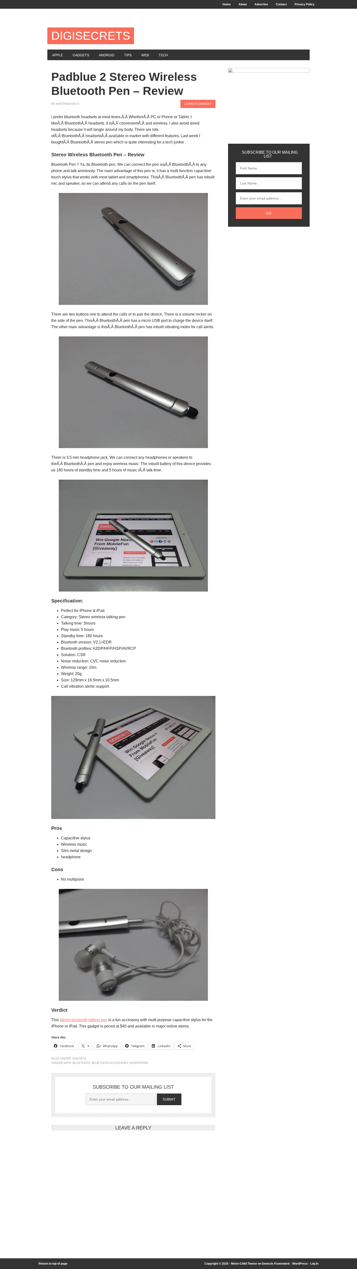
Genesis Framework (276, 1263)
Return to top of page (53, 1263)
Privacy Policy (304, 4)
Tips (128, 55)
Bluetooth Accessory (110, 1063)
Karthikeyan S (67, 104)
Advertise (261, 4)
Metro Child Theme (244, 1263)
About (242, 4)
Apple (57, 55)
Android (106, 55)
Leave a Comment (198, 104)
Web (145, 55)
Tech (163, 55)
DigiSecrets (90, 35)
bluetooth (81, 1063)
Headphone (138, 1063)
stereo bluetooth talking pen (83, 1020)
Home (226, 4)
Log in (314, 1263)
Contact (281, 4)
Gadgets (81, 55)
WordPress (300, 1263)
